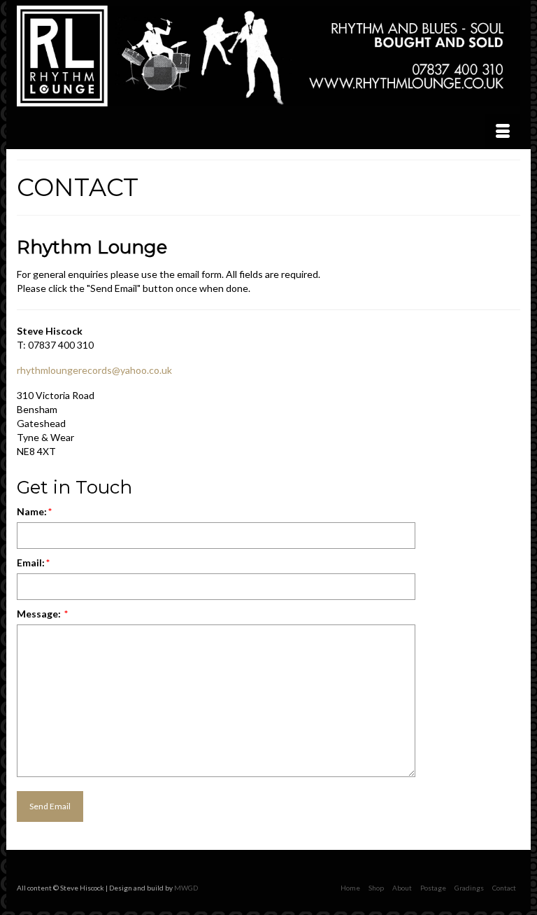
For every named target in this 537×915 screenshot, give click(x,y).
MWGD (186, 887)
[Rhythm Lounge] (268, 56)
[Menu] (502, 131)
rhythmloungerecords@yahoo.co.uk (94, 370)
